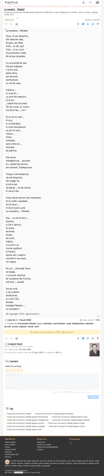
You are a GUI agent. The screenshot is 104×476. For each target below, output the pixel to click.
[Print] (17, 24)
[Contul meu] (83, 2)
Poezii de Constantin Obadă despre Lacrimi (25, 423)
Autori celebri (10, 445)
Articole (8, 457)
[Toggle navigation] (97, 2)
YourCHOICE (19, 472)
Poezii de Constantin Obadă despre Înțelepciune (28, 420)
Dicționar (8, 452)
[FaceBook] (71, 443)
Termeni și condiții (44, 445)
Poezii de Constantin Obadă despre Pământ (71, 420)
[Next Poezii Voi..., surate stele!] (11, 24)
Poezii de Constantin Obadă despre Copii (69, 417)
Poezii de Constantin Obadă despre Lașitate (26, 426)
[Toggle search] (90, 2)
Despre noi (41, 442)
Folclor (7, 447)
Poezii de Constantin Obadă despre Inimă (66, 426)
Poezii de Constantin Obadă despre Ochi (24, 429)
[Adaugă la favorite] (17, 18)
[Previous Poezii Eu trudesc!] (6, 24)
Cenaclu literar (10, 449)
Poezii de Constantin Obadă (19, 414)
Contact (40, 449)
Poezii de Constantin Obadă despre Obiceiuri (54, 414)
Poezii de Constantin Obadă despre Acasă (66, 423)
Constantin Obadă (15, 344)
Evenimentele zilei (12, 454)
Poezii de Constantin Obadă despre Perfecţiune (27, 417)
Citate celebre (10, 442)
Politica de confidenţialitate (47, 447)
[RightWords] (5, 6)
